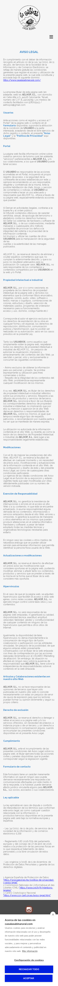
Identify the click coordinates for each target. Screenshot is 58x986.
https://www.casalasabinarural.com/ (22, 80)
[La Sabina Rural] (29, 29)
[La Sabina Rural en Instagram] (29, 912)
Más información (30, 951)
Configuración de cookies (29, 960)
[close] (53, 914)
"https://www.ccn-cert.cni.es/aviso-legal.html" (27, 895)
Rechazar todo (29, 969)
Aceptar (28, 978)
